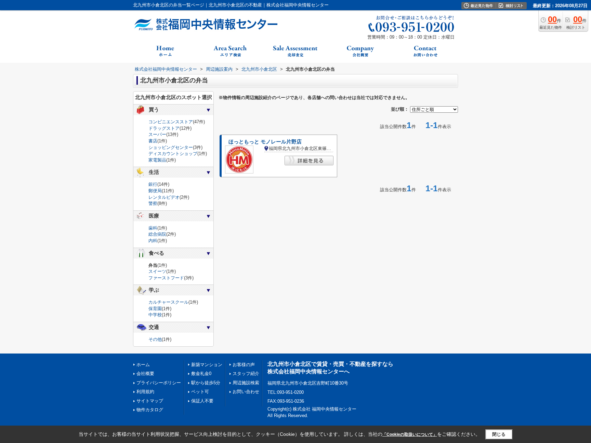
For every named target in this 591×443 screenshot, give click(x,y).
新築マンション (206, 364)
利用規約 (145, 391)
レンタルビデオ (164, 197)
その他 (155, 339)
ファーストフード (166, 277)
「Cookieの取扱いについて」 (409, 434)
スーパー (157, 134)
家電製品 (157, 160)
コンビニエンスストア (170, 121)
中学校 (155, 314)
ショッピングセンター (170, 147)
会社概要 (145, 373)
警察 (152, 203)
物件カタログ (149, 409)
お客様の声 (244, 364)
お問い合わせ (246, 391)
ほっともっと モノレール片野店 (265, 141)
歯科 (152, 228)
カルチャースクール (168, 302)
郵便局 (155, 190)
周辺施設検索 (246, 382)
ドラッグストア (164, 128)
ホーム (143, 364)
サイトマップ (149, 400)
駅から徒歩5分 (205, 382)
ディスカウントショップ (172, 153)
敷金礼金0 (201, 373)
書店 (152, 140)
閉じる (498, 434)
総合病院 (157, 234)
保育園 (155, 308)
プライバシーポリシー (158, 382)
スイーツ (157, 271)
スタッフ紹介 (246, 373)
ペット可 (200, 391)
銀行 (152, 184)
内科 (152, 240)
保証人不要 (202, 400)
